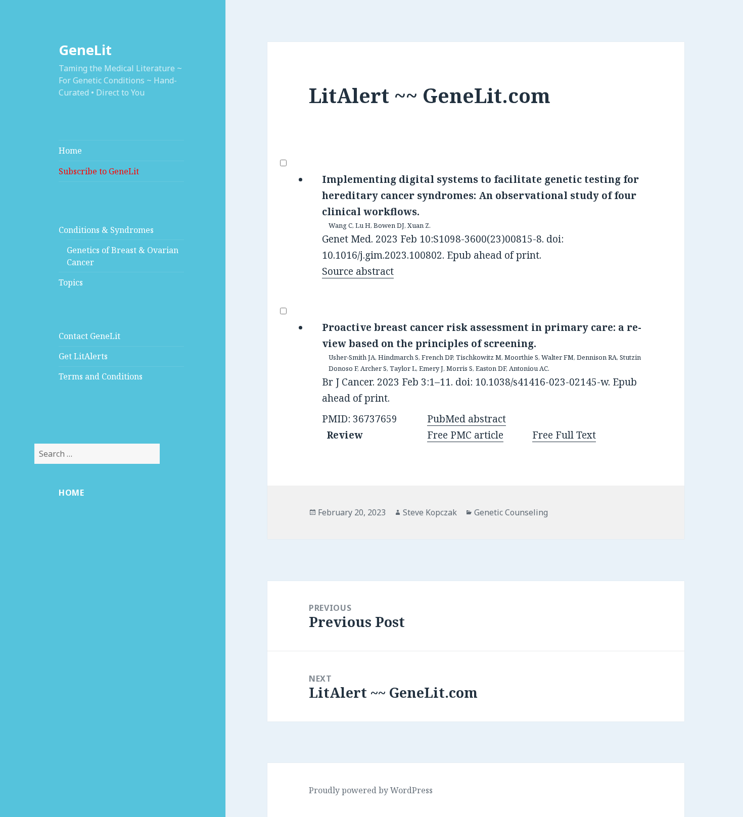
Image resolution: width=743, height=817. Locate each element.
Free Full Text (564, 435)
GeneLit (85, 49)
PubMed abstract (466, 418)
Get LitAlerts (83, 356)
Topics (71, 282)
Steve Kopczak (430, 512)
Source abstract (358, 271)
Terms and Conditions (101, 376)
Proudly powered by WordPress (371, 790)
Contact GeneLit (89, 336)
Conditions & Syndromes (106, 229)
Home (70, 150)
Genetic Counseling (511, 512)
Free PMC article (465, 435)
